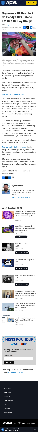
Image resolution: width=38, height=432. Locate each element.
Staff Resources (8, 400)
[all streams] (35, 429)
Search (6, 404)
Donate (32, 3)
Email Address (8, 355)
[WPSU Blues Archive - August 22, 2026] (8, 247)
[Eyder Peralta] (6, 188)
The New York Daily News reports (14, 147)
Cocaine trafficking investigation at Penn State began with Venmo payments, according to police (25, 293)
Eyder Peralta (12, 25)
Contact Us (7, 396)
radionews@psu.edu (16, 372)
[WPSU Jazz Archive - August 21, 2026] (8, 279)
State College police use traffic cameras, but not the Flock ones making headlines (25, 306)
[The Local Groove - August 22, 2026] (8, 263)
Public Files (7, 408)
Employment (7, 392)
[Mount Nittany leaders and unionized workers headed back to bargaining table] (8, 229)
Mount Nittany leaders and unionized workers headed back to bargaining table (25, 228)
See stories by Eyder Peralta (21, 197)
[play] (3, 430)
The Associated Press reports (13, 94)
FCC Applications (8, 412)
